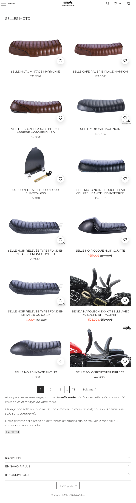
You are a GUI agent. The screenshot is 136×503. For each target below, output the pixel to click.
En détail (12, 432)
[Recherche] (107, 3)
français (65, 485)
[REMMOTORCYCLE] (68, 3)
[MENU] (2, 3)
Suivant (88, 389)
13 (73, 389)
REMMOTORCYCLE (72, 494)
